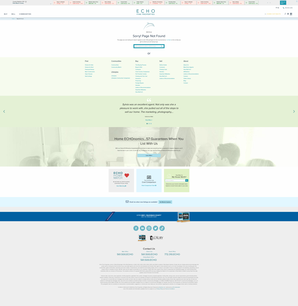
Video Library (187, 78)
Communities (116, 61)
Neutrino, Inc (162, 287)
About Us (186, 65)
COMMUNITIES (25, 14)
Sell (160, 61)
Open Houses (88, 74)
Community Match (116, 67)
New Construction (90, 71)
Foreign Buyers (139, 83)
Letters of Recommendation (143, 87)
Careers (186, 76)
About (186, 61)
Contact (186, 83)
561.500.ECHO (125, 254)
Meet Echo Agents (189, 67)
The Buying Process (140, 65)
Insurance (138, 78)
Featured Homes (89, 69)
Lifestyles (114, 72)
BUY (6, 14)
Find (86, 61)
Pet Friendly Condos (141, 74)
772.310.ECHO (172, 254)
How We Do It (139, 92)
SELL (13, 14)
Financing (138, 80)
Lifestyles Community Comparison (120, 78)
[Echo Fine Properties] (147, 11)
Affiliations (186, 71)
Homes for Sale (89, 65)
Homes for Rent (89, 67)
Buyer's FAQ (138, 67)
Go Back (169, 40)
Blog (185, 80)
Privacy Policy (159, 288)
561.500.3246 (288, 7)
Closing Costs (163, 69)
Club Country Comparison (142, 71)
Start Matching (121, 186)
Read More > (149, 120)
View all (283, 2)
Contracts (138, 69)
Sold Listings (88, 76)
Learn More (149, 155)
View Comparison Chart (148, 185)
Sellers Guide (163, 65)
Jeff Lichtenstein (176, 287)
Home (13, 18)
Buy (136, 61)
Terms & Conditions (170, 288)
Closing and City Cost (141, 76)
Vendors (137, 85)
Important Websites (140, 89)
